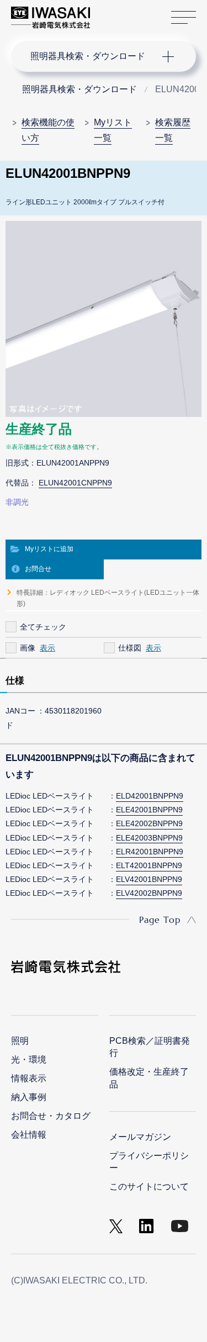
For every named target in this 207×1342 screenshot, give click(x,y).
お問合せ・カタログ (51, 1116)
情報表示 (28, 1078)
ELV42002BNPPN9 (149, 893)
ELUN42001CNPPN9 (75, 482)
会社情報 (28, 1134)
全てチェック (43, 626)
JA (111, 12)
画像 (27, 647)
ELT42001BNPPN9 (149, 865)
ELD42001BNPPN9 (149, 795)
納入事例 (28, 1097)
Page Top (160, 919)
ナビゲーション (93, 56)
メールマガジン (140, 1137)
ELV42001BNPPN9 (149, 879)
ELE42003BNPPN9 (149, 837)
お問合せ (38, 569)
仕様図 (129, 647)
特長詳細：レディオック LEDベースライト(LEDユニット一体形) (108, 598)
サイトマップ (183, 17)
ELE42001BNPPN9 (149, 809)
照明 (20, 1040)
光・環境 (28, 1059)
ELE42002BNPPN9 (149, 823)
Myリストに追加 (49, 549)
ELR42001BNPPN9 (149, 851)
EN (127, 12)
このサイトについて (149, 1186)
